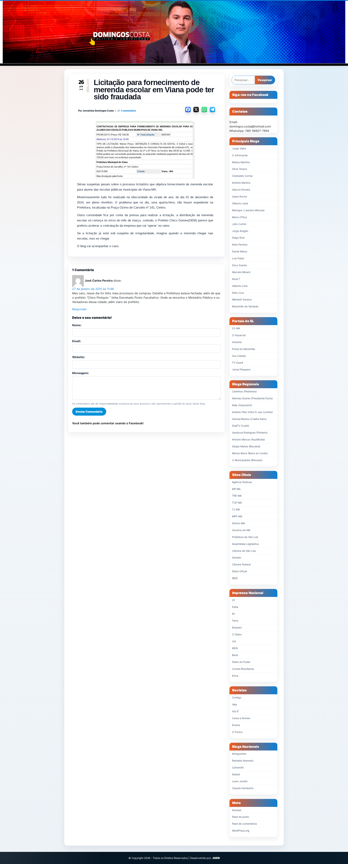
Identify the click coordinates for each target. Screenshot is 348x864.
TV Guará (237, 362)
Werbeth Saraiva (242, 299)
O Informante (240, 155)
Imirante (237, 342)
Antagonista (239, 753)
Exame (236, 725)
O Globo (237, 634)
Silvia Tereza (239, 168)
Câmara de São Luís (244, 550)
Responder (79, 309)
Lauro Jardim (240, 781)
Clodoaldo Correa (242, 175)
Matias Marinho (241, 162)
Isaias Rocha (239, 196)
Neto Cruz (238, 292)
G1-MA (236, 328)
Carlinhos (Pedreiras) (244, 391)
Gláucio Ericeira (241, 189)
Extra (235, 675)
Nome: (77, 325)
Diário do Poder (241, 661)
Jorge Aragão (240, 230)
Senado (236, 557)
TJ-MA (236, 509)
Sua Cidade (239, 355)
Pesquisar (265, 80)
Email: (76, 341)
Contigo (236, 697)
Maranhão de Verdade (245, 306)
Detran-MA (238, 523)
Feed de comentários (244, 823)
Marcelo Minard (241, 272)
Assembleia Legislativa (245, 543)
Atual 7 (236, 279)
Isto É (235, 711)
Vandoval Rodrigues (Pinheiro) (250, 432)
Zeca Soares (239, 265)
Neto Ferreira (239, 244)
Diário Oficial (239, 571)
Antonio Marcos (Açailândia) (248, 439)
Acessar (236, 810)
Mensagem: (80, 373)
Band (235, 655)
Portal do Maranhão (243, 348)
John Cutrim (239, 224)
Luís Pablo (238, 258)
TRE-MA (237, 495)
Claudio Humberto (242, 788)
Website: (78, 357)
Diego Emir (238, 237)
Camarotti (238, 767)
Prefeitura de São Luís (245, 537)
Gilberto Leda (240, 203)
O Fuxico (237, 731)
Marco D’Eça (239, 217)
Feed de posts (240, 816)
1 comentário (128, 111)
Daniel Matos (239, 251)
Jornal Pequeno (241, 369)
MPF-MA (237, 516)
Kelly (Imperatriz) (242, 405)
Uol (234, 641)
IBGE (235, 578)
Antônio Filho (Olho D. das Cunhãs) (252, 412)
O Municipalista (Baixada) (247, 460)
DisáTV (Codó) (240, 425)
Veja (234, 704)
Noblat (236, 774)
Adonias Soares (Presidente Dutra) (252, 398)
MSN (235, 648)
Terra (235, 620)
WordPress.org (240, 830)
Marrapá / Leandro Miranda (248, 210)
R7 (233, 613)
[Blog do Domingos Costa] (174, 32)
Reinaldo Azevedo (242, 760)
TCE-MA (237, 502)
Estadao (237, 627)
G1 (233, 600)
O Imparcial (239, 335)
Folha (235, 607)
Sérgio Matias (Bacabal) (246, 446)
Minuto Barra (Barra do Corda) (250, 453)
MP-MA (236, 488)
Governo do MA (241, 530)
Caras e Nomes (241, 718)
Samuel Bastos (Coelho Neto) (249, 418)
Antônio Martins (241, 182)
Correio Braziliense (243, 668)
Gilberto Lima (240, 285)
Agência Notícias (242, 482)
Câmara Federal (241, 564)
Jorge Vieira (239, 148)
